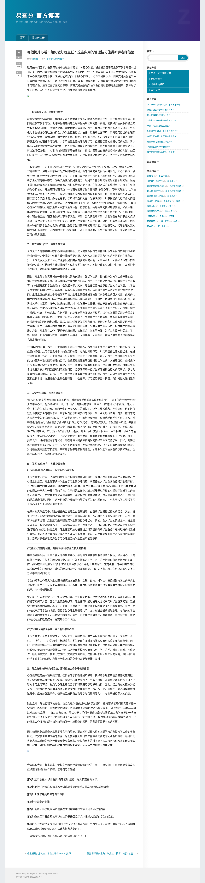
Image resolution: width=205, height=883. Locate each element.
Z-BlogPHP (32, 873)
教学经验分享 (155, 211)
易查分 (35, 59)
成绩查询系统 (157, 84)
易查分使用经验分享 (55, 59)
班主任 (151, 226)
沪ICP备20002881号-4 (32, 877)
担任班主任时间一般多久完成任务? (162, 131)
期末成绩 (172, 196)
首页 (22, 37)
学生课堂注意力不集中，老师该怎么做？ (164, 104)
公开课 (172, 216)
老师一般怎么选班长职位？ (159, 126)
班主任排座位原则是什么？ (159, 115)
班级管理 (153, 221)
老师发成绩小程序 (156, 196)
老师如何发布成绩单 (157, 186)
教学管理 (164, 176)
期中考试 (172, 181)
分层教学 (152, 216)
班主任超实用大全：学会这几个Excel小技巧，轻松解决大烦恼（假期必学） (51, 853)
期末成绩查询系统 (175, 191)
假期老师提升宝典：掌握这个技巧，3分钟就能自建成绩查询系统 (111, 853)
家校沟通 (163, 226)
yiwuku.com (53, 873)
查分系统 (155, 90)
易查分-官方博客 (38, 16)
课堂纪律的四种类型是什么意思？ (161, 152)
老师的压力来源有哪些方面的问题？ (162, 120)
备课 (163, 216)
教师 (180, 201)
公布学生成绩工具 (156, 181)
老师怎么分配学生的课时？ (159, 147)
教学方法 (152, 206)
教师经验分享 (168, 206)
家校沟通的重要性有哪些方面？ (160, 110)
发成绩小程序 (154, 201)
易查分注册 (38, 37)
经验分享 (171, 211)
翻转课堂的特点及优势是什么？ (160, 142)
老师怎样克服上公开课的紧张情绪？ (162, 136)
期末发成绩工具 (155, 191)
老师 (176, 221)
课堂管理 (166, 221)
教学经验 (169, 201)
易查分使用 (156, 79)
